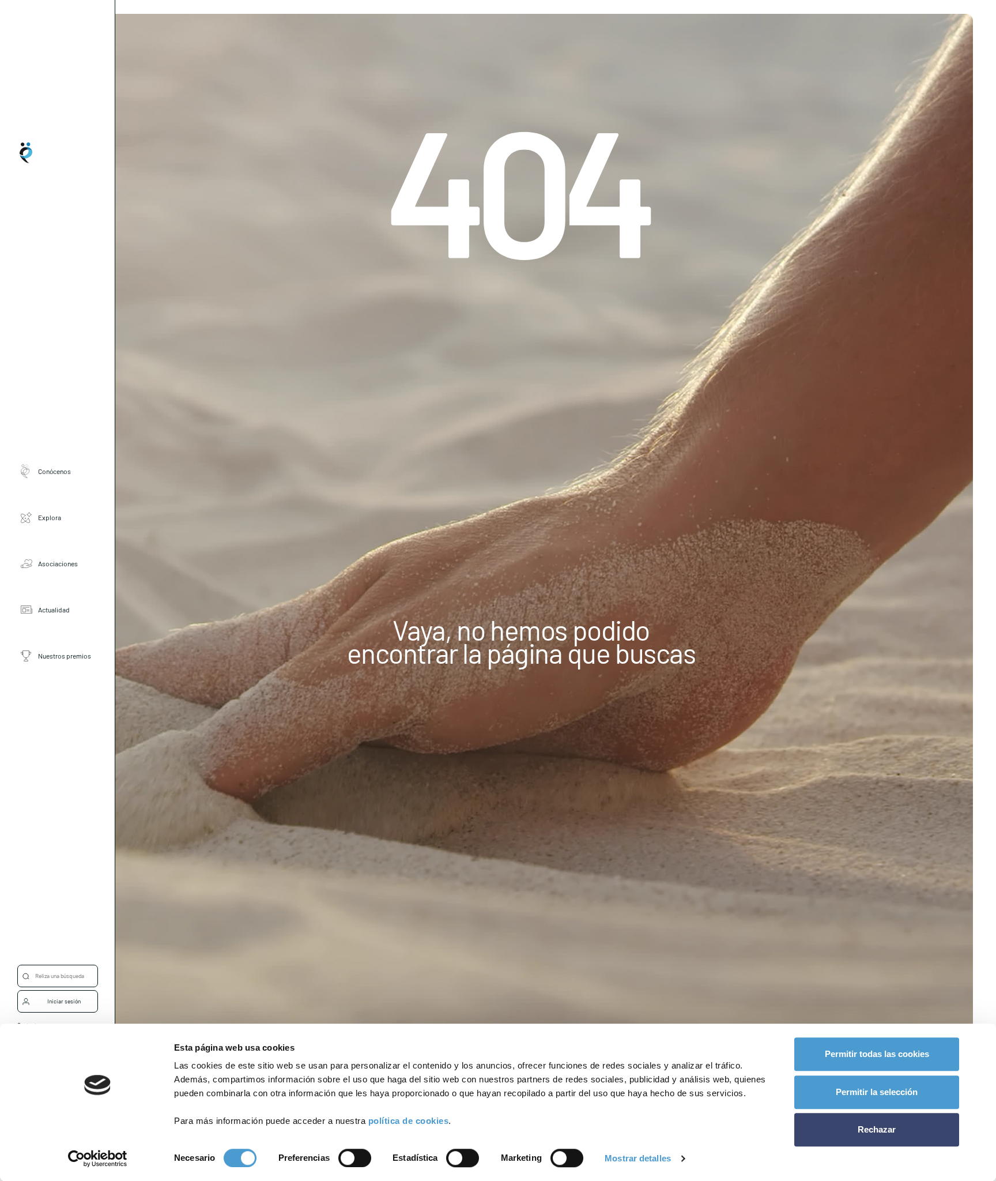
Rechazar (877, 1129)
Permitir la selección (877, 1092)
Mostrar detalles (638, 1158)
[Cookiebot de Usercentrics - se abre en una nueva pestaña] (97, 1158)
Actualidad (54, 610)
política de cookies (408, 1121)
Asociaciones (58, 564)
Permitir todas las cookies (877, 1054)
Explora (49, 518)
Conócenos (54, 472)
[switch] (354, 1158)
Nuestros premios (64, 656)
